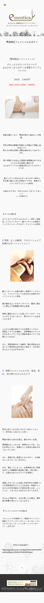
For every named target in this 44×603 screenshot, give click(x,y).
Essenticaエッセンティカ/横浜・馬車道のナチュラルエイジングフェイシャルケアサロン (22, 589)
